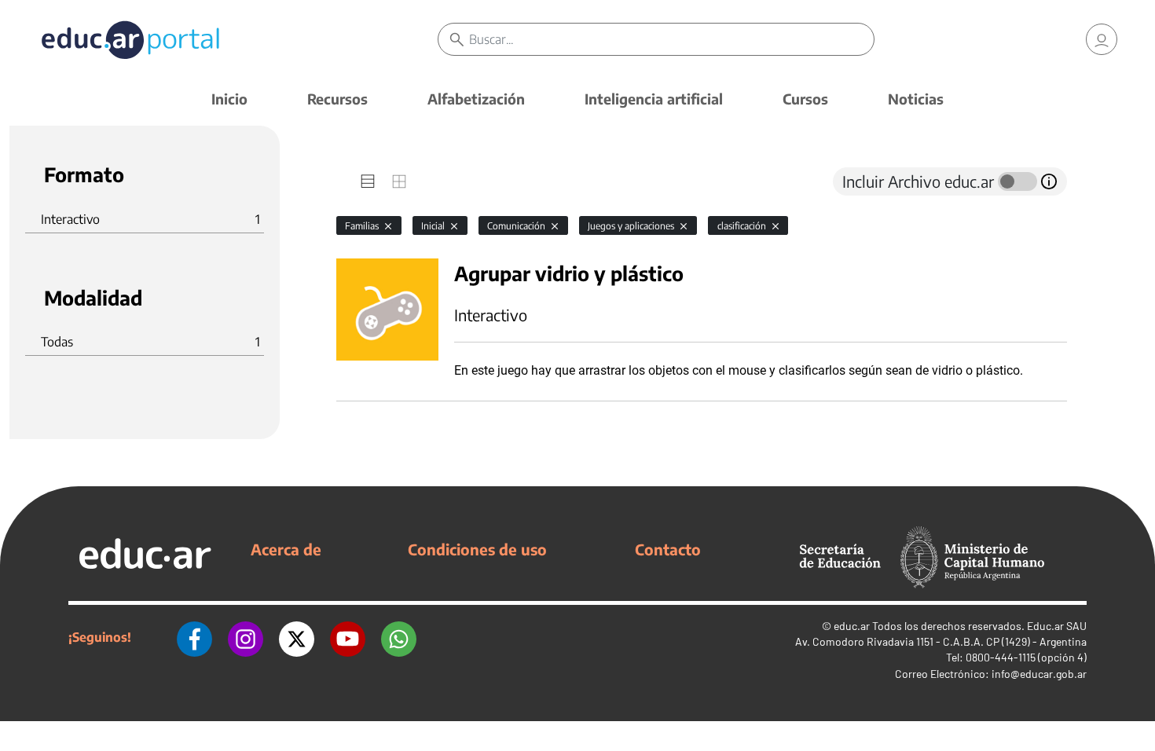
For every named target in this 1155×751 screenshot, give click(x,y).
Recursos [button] (337, 99)
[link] (1101, 39)
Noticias (916, 99)
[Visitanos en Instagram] (245, 637)
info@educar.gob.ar (1039, 673)
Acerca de (286, 549)
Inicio (229, 99)
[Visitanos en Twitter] (296, 637)
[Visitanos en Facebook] (194, 637)
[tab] (367, 181)
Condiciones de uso (477, 549)
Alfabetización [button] (476, 99)
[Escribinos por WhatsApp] (398, 637)
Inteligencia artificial (654, 99)
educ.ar (852, 625)
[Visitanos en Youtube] (347, 637)
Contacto (668, 549)
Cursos (805, 99)
